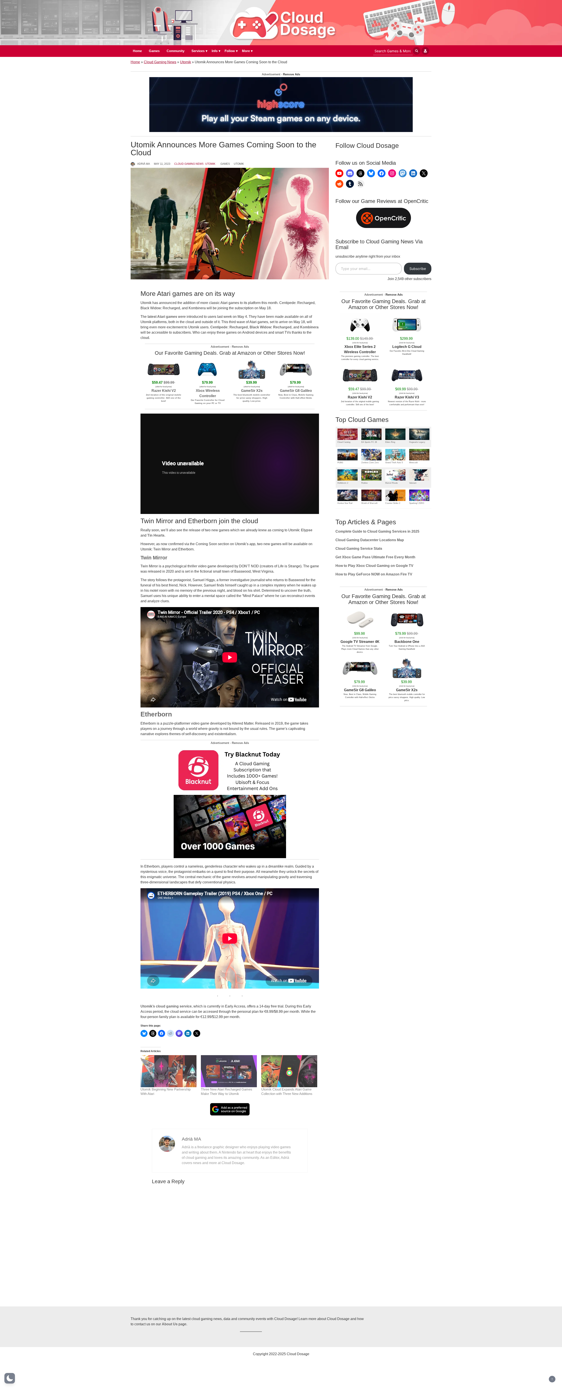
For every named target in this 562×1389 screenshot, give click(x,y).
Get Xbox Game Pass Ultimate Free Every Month (375, 557)
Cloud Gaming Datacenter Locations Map (369, 540)
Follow (230, 51)
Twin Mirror (153, 558)
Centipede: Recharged (229, 327)
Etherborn (156, 714)
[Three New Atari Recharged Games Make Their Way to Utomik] (229, 1071)
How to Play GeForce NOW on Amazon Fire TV (373, 574)
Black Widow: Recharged (271, 327)
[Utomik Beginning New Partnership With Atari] (168, 1071)
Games (154, 51)
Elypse (306, 530)
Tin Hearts (155, 535)
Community (175, 51)
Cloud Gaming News (160, 62)
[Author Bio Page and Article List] (167, 1143)
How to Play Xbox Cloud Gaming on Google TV (374, 566)
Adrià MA (143, 163)
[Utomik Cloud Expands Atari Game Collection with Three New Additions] (289, 1071)
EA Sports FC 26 (369, 442)
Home (137, 51)
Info (215, 51)
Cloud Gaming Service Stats (358, 548)
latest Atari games (162, 316)
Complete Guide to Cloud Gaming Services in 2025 (377, 531)
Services (198, 51)
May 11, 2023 (162, 163)
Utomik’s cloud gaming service (166, 1006)
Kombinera (309, 327)
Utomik (185, 62)
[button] (9, 1378)
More (246, 51)
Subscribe (417, 268)
